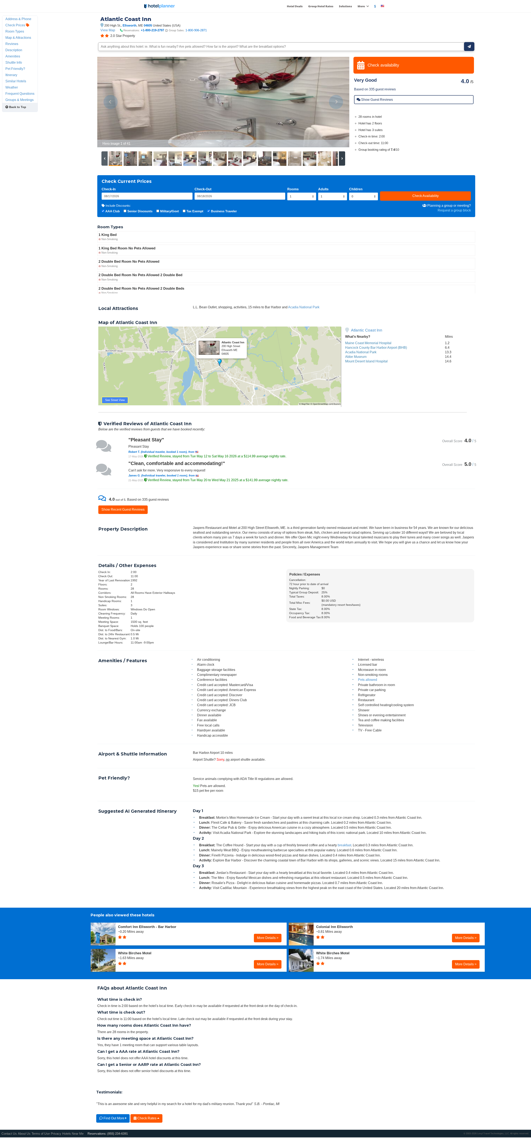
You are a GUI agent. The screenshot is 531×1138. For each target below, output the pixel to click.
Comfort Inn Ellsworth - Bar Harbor (147, 927)
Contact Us (9, 1133)
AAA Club (112, 211)
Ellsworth (129, 25)
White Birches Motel (134, 953)
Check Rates (146, 1118)
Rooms (293, 189)
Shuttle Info (13, 62)
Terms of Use (41, 1133)
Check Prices (15, 25)
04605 (148, 25)
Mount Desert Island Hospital (366, 361)
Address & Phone (18, 19)
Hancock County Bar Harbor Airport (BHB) (376, 347)
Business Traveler (224, 211)
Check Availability (425, 196)
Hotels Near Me (73, 1133)
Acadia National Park (303, 307)
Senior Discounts (139, 211)
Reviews (11, 44)
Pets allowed (367, 679)
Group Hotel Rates (320, 6)
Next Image (336, 102)
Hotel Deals (295, 6)
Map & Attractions (18, 37)
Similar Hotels (15, 81)
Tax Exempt (194, 211)
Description (13, 50)
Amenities (12, 56)
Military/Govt (169, 211)
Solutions (345, 6)
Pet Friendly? (15, 68)
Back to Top (17, 107)
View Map (107, 30)
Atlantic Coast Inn (366, 330)
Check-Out (203, 189)
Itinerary (11, 75)
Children (356, 189)
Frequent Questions (19, 93)
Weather (11, 87)
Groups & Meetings (19, 100)
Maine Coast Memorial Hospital (368, 343)
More (361, 6)
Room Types (14, 31)
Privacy (56, 1133)
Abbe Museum (356, 356)
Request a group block (454, 210)
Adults (323, 189)
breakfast (344, 845)
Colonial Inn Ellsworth (334, 927)
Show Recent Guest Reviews (123, 509)
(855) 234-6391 (117, 1133)
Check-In (109, 189)
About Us (24, 1133)
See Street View (115, 400)
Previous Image (110, 102)
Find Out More (114, 1118)
